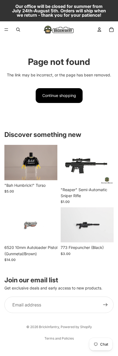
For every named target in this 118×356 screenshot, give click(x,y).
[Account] (99, 30)
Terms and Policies (59, 338)
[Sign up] (105, 305)
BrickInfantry (49, 327)
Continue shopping (59, 95)
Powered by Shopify (76, 327)
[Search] (18, 30)
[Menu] (6, 29)
